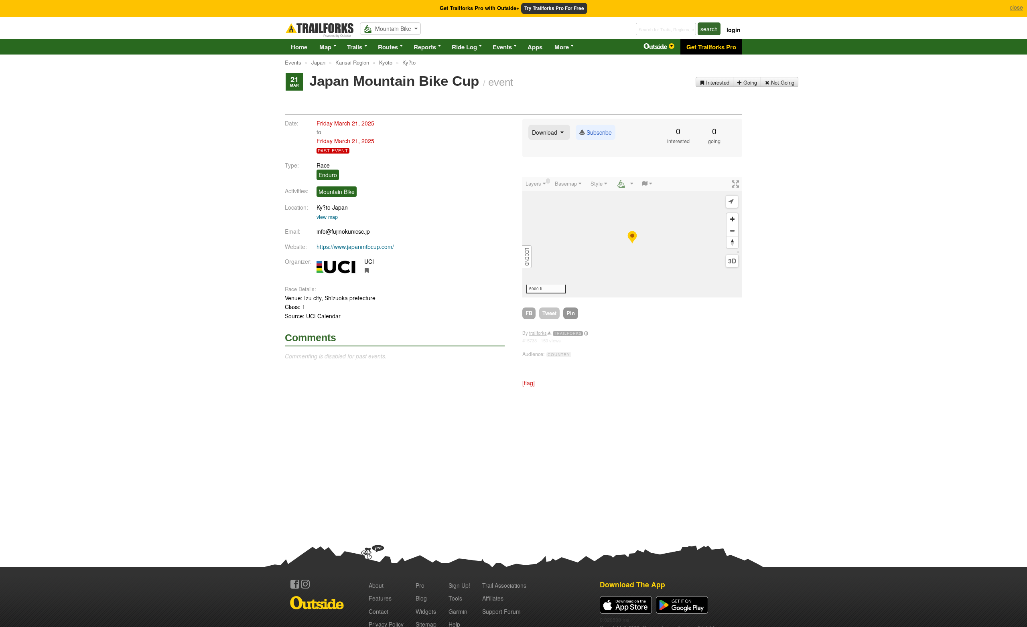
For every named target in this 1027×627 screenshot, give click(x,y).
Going (749, 82)
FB (529, 313)
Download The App (632, 584)
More (561, 46)
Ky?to (324, 207)
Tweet (549, 313)
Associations (504, 585)
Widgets (426, 611)
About (376, 585)
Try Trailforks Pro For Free (554, 8)
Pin (570, 313)
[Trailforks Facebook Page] (294, 584)
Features (380, 598)
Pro (420, 585)
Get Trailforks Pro (711, 46)
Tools (455, 598)
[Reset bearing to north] (732, 242)
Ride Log (464, 46)
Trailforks (568, 334)
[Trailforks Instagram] (305, 584)
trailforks (538, 333)
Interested (716, 82)
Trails (354, 46)
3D (732, 261)
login (734, 30)
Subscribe (598, 132)
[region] (632, 237)
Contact (378, 611)
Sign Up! (459, 585)
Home (299, 46)
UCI (369, 261)
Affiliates (492, 598)
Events (502, 46)
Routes (388, 46)
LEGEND (527, 257)
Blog (421, 598)
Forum (501, 611)
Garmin (458, 611)
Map (325, 46)
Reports (425, 46)
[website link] (366, 270)
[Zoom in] (732, 219)
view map (327, 216)
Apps (535, 46)
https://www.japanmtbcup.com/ (355, 247)
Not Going (781, 82)
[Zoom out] (732, 231)
